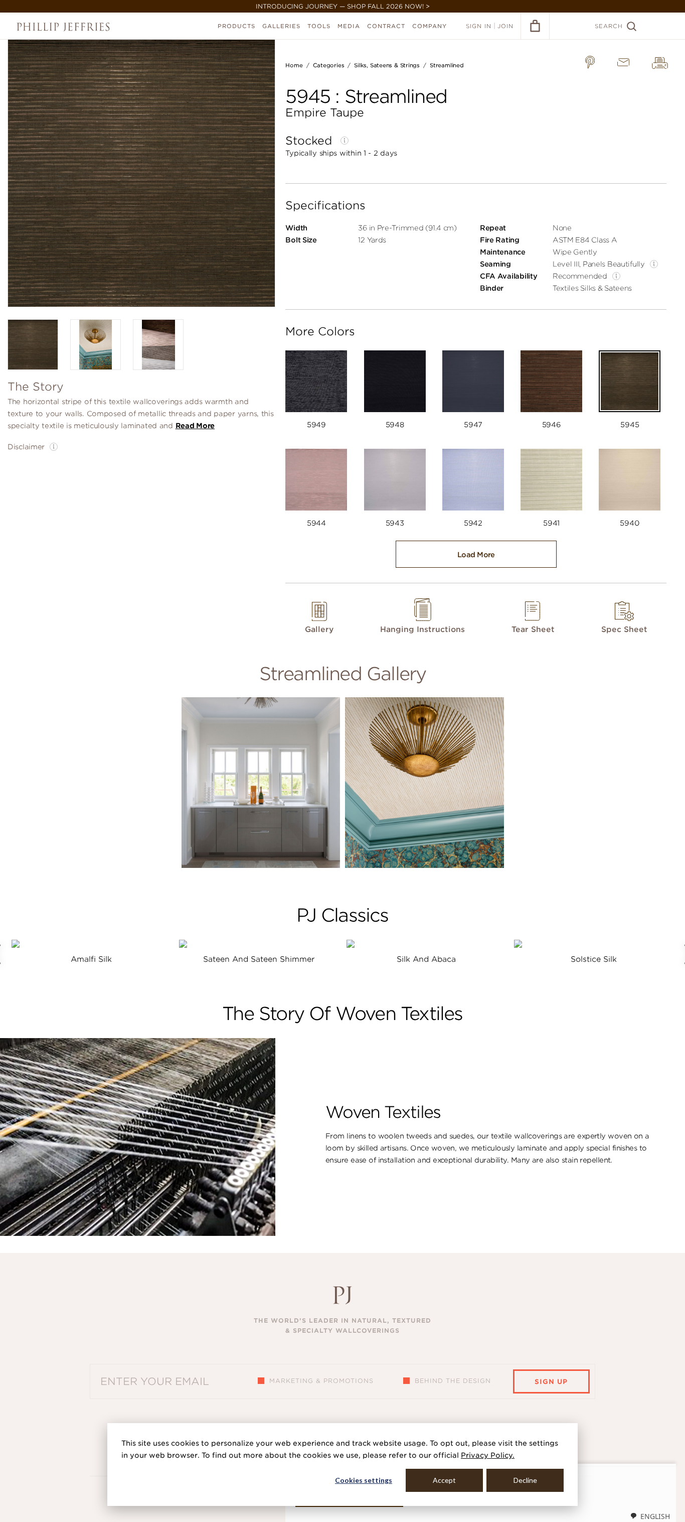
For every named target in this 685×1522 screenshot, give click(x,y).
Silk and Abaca (426, 959)
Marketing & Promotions (321, 1380)
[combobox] (650, 1516)
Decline (525, 1480)
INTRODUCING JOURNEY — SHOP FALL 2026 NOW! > (343, 6)
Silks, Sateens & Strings (387, 65)
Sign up (551, 1381)
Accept (444, 1480)
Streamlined (447, 65)
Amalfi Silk (91, 959)
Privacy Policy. (488, 1455)
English (655, 1516)
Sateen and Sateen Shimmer (258, 959)
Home (293, 65)
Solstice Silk (594, 959)
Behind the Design (453, 1380)
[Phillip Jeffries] (63, 27)
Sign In (478, 26)
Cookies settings (363, 1480)
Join (505, 26)
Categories (329, 65)
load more (476, 555)
